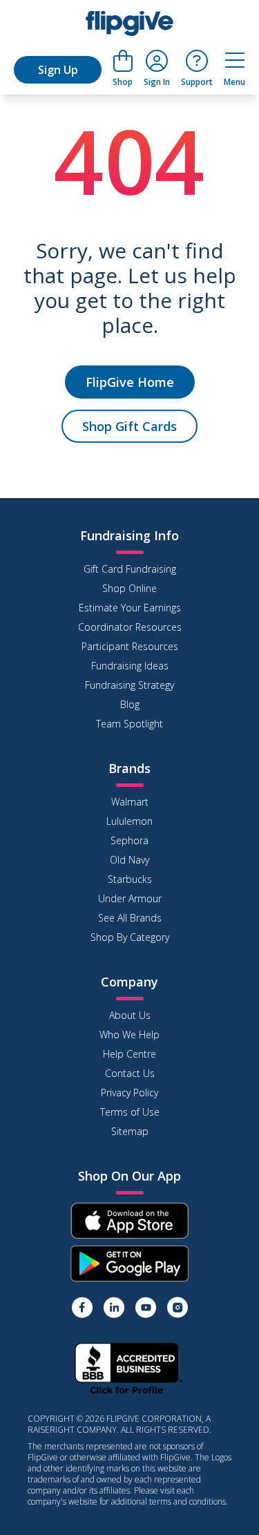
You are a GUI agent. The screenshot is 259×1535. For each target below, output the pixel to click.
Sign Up (58, 69)
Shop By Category (129, 937)
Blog (130, 704)
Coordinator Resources (130, 626)
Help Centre (129, 1053)
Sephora (129, 840)
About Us (130, 1015)
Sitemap (129, 1131)
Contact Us (130, 1073)
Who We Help (129, 1034)
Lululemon (129, 821)
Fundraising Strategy (129, 685)
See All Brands (130, 917)
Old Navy (129, 859)
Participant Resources (129, 646)
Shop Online (129, 588)
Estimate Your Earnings (130, 607)
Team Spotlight (129, 723)
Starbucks (130, 879)
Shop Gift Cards (129, 426)
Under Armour (130, 898)
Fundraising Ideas (130, 665)
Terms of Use (130, 1111)
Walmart (129, 801)
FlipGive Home (130, 382)
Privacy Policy (129, 1092)
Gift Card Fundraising (130, 568)
